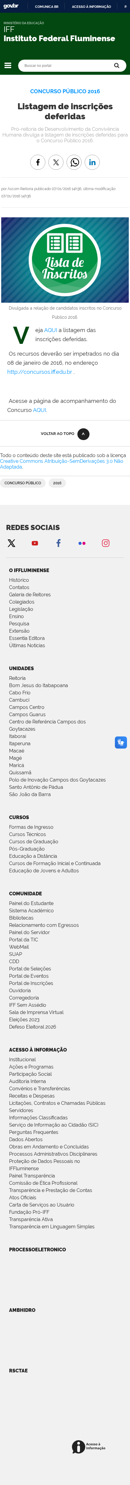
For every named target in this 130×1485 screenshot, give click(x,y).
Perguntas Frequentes (33, 1132)
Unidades (21, 668)
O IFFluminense (29, 570)
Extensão (19, 631)
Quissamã (20, 772)
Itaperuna (20, 743)
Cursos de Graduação (33, 842)
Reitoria (17, 678)
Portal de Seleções (30, 969)
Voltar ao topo (57, 433)
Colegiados (21, 602)
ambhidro (22, 1310)
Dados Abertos (26, 1139)
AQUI (51, 330)
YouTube (35, 543)
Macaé (16, 751)
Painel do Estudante (31, 903)
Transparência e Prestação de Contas (50, 1190)
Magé (15, 758)
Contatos (19, 587)
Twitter (11, 543)
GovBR (10, 6)
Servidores (21, 1110)
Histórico (19, 580)
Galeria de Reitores (30, 595)
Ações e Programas (31, 1067)
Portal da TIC (23, 940)
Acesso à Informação (38, 1050)
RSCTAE (18, 1371)
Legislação (21, 609)
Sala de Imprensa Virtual (36, 1012)
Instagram (105, 543)
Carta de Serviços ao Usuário (41, 1205)
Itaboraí (17, 736)
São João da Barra (30, 794)
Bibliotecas (21, 918)
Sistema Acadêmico (31, 911)
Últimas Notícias (27, 645)
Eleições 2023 (24, 1019)
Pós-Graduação (27, 849)
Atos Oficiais (22, 1197)
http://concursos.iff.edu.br (39, 372)
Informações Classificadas (38, 1118)
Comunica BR (46, 7)
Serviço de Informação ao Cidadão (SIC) (53, 1125)
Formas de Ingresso (31, 827)
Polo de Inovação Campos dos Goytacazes (57, 780)
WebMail (19, 947)
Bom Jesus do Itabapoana (38, 685)
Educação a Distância (33, 856)
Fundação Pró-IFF (29, 1212)
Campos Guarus (27, 714)
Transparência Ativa (31, 1219)
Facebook (58, 543)
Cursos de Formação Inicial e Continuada (55, 863)
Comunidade (25, 894)
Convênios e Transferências (39, 1089)
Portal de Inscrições (31, 983)
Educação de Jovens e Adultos (44, 871)
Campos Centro (26, 707)
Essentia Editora (27, 638)
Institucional (22, 1059)
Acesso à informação (91, 7)
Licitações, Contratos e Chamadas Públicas (57, 1103)
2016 (57, 483)
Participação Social (30, 1074)
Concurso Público (23, 483)
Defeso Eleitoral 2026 (32, 1027)
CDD (14, 961)
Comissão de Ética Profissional (43, 1183)
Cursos (19, 817)
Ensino (16, 616)
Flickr (82, 543)
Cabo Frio (20, 693)
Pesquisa (19, 624)
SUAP (15, 954)
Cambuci (19, 700)
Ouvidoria (20, 990)
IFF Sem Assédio (27, 1005)
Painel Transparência (32, 1176)
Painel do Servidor (29, 932)
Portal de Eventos (29, 976)
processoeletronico (37, 1250)
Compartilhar (74, 157)
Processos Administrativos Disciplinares (53, 1154)
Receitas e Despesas (32, 1096)
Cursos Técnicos (27, 834)
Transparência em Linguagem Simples (52, 1227)
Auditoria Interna (27, 1081)
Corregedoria (24, 998)
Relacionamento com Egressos (44, 925)
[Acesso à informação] (89, 1447)
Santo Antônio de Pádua (36, 787)
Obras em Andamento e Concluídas (49, 1147)
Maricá (16, 765)
